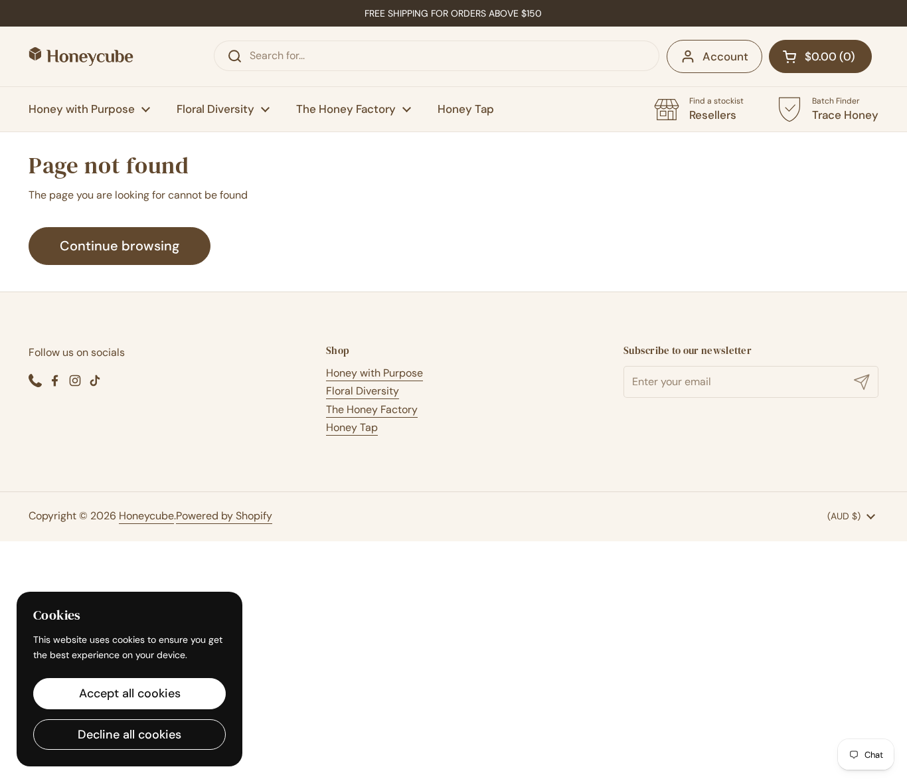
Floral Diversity (362, 391)
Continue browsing (119, 245)
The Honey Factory (372, 409)
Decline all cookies (129, 734)
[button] (820, 56)
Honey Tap (352, 427)
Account (725, 56)
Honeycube (146, 516)
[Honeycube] (81, 56)
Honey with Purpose (374, 373)
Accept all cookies (130, 693)
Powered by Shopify (224, 516)
